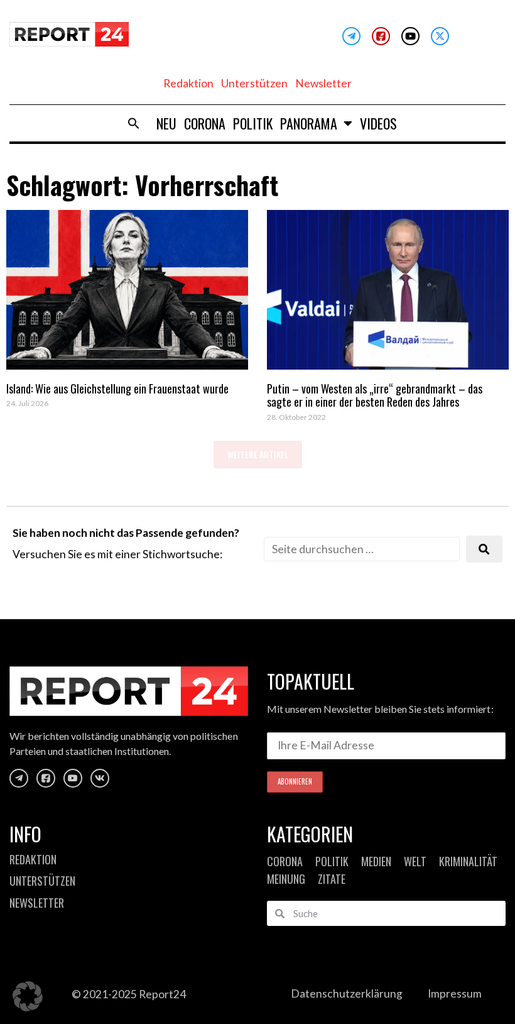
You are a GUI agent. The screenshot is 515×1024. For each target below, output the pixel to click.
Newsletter (323, 83)
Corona (204, 123)
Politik (253, 123)
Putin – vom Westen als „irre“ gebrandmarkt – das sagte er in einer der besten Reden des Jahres (374, 395)
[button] (134, 123)
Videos (378, 123)
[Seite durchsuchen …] (362, 549)
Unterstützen (254, 83)
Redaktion (188, 83)
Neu (166, 123)
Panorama (308, 123)
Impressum (455, 993)
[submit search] (484, 549)
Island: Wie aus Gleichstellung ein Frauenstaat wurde (117, 388)
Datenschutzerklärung (347, 993)
